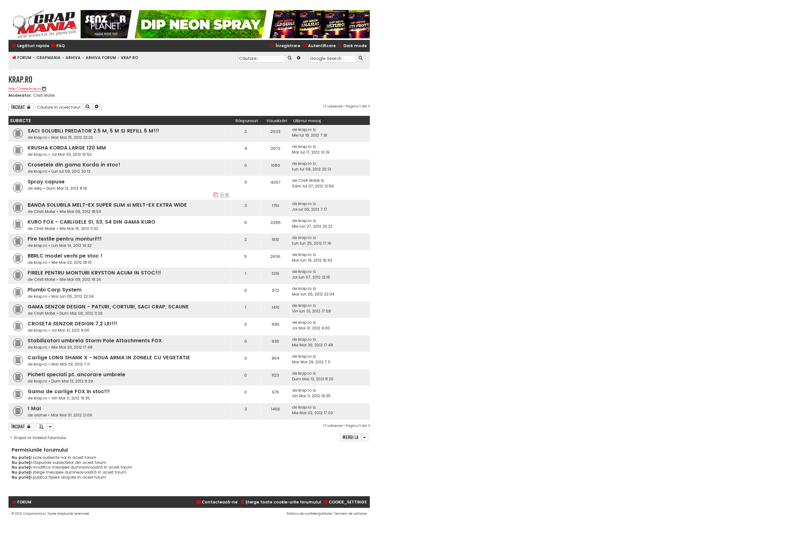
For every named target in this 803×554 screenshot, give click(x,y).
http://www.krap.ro (24, 88)
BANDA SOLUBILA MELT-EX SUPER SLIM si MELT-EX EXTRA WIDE (107, 205)
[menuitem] (58, 46)
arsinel (40, 415)
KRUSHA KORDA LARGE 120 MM (67, 147)
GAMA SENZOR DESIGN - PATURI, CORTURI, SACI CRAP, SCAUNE (108, 306)
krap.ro (40, 137)
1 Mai (34, 408)
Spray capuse (46, 181)
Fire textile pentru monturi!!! (65, 238)
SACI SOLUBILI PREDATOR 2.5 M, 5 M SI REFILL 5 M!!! (93, 130)
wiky (38, 188)
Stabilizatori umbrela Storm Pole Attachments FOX (95, 340)
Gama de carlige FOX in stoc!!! (69, 391)
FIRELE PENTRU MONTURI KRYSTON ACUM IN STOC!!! (94, 272)
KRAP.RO (20, 79)
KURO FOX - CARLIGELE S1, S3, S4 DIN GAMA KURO (91, 221)
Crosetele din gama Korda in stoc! (74, 164)
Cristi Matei (44, 95)
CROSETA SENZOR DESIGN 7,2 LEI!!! (72, 323)
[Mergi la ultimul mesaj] (315, 129)
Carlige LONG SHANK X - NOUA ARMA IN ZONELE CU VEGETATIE (109, 357)
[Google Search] (360, 58)
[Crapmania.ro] (44, 24)
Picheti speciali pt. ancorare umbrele (76, 374)
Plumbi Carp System (55, 289)
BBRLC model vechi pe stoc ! (65, 255)
